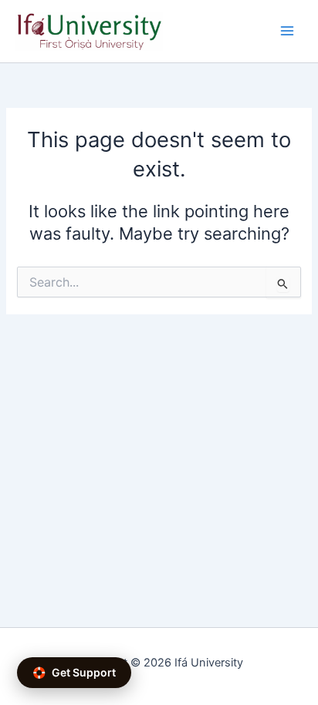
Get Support (74, 672)
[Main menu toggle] (287, 30)
